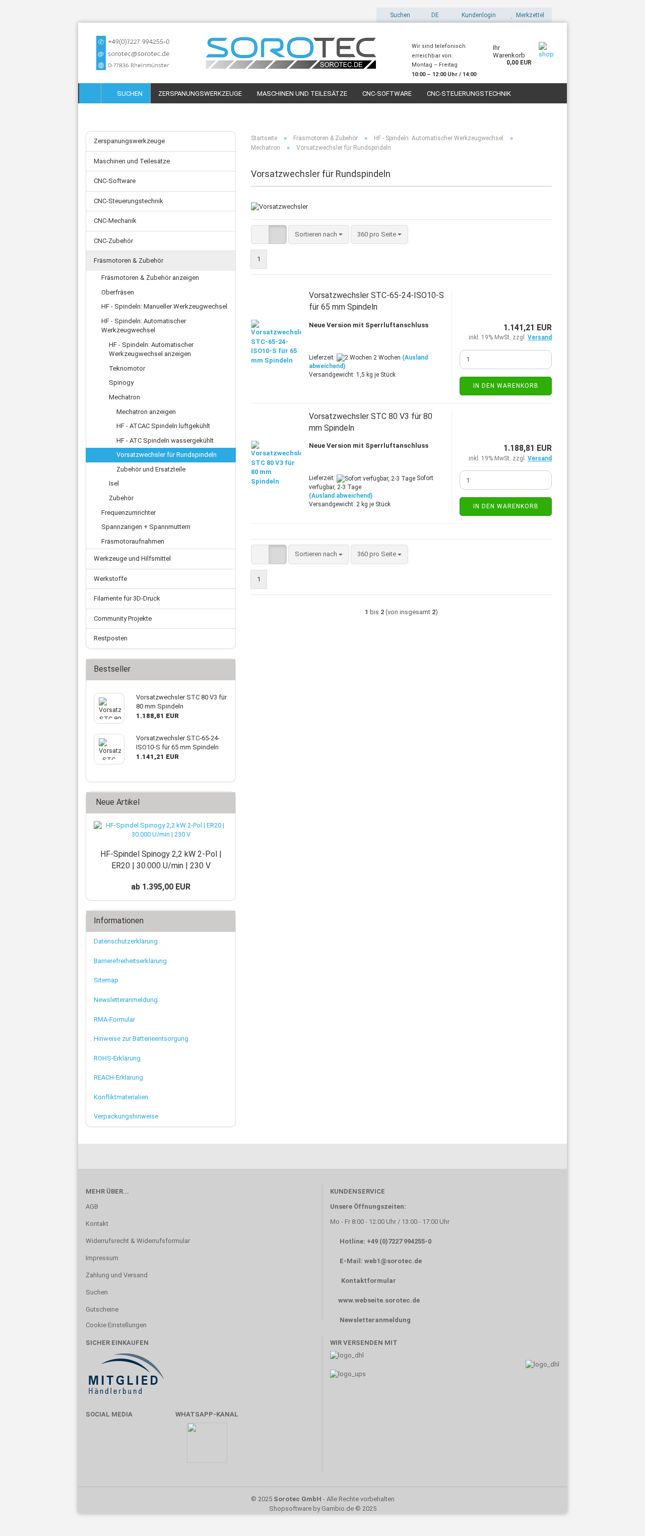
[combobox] (318, 235)
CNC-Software (387, 93)
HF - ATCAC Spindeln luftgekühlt (163, 426)
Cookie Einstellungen (116, 1325)
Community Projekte (123, 618)
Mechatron (124, 397)
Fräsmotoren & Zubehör (128, 260)
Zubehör (121, 498)
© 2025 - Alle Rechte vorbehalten (323, 1499)
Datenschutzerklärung (126, 941)
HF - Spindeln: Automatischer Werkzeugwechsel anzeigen (151, 349)
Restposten (110, 638)
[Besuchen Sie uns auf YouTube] (128, 1447)
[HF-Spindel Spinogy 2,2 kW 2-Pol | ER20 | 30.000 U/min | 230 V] (161, 830)
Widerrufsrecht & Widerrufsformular (138, 1241)
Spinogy (121, 382)
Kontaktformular (368, 1280)
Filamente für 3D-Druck (127, 598)
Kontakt (97, 1223)
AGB (92, 1206)
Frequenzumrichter (128, 512)
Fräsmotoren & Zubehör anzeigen (150, 277)
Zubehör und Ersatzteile (150, 469)
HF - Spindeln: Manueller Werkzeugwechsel (164, 306)
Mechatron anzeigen (146, 412)
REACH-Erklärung (118, 1077)
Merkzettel (528, 15)
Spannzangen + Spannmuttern (145, 526)
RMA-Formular (114, 1019)
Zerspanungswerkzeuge (200, 93)
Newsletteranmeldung (126, 999)
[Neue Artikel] (225, 802)
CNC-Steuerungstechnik (469, 93)
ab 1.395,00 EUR (160, 887)
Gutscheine (102, 1309)
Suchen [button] (399, 15)
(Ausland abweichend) (340, 495)
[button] (432, 15)
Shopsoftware (290, 1508)
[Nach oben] (617, 1513)
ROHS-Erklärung (117, 1058)
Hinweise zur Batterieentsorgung (141, 1038)
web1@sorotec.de (393, 1261)
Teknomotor (127, 368)
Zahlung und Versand (117, 1275)
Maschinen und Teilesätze (302, 93)
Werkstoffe (110, 578)
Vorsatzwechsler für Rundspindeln (166, 454)
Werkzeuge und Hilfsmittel (132, 558)
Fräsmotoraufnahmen (132, 541)
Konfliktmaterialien (121, 1097)
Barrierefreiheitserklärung (130, 961)
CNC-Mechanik (115, 220)
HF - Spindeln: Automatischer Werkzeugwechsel (143, 325)
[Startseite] (90, 93)
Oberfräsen (117, 292)
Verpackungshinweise (126, 1116)
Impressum (102, 1258)
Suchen (128, 93)
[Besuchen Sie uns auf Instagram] (157, 1447)
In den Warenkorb (506, 385)
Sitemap (106, 980)
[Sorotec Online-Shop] (241, 53)
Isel (114, 483)
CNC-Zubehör (113, 241)
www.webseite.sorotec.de (379, 1300)
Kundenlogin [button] (477, 15)
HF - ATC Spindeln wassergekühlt (165, 440)
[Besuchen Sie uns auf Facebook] (98, 1447)
